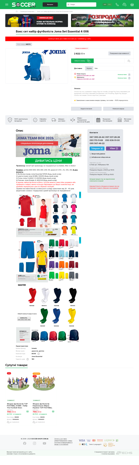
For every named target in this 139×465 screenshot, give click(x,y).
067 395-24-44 (97, 137)
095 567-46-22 (97, 143)
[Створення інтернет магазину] (124, 452)
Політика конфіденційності (63, 443)
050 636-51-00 (112, 140)
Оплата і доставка (60, 439)
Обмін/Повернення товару (63, 441)
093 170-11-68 (96, 140)
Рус (109, 4)
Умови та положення (61, 444)
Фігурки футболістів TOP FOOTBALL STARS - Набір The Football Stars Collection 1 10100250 (17, 406)
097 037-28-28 (112, 137)
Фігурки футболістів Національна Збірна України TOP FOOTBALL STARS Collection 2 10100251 (42, 406)
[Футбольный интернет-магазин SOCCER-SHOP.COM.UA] (24, 3)
